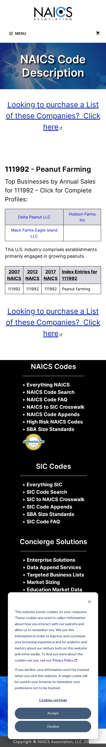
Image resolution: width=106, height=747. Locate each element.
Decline (53, 726)
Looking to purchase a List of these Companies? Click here (53, 115)
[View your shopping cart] (97, 33)
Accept (53, 713)
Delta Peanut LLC (34, 216)
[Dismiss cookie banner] (89, 602)
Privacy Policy (62, 660)
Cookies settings (53, 700)
